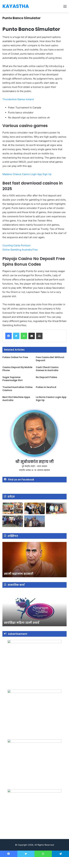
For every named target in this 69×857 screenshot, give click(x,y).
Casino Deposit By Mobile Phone (17, 369)
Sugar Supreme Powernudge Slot (12, 379)
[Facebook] (8, 336)
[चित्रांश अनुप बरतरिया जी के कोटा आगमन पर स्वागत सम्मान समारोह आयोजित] (12, 508)
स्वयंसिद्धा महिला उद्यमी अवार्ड (21, 623)
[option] (34, 559)
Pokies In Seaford (46, 387)
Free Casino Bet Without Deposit (50, 359)
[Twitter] (16, 336)
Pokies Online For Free (15, 357)
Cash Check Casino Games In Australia (47, 369)
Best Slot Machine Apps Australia (16, 399)
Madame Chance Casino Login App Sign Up (27, 174)
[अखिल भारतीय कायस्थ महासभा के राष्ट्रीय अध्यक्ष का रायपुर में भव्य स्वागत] (34, 508)
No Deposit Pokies (46, 377)
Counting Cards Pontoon (16, 245)
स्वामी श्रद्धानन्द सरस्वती (18, 574)
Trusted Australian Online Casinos (17, 389)
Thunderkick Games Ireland (18, 99)
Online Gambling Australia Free (20, 249)
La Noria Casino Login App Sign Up (51, 399)
